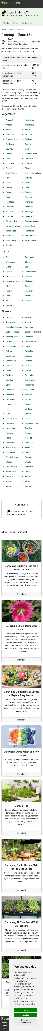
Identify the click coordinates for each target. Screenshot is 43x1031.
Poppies (28, 438)
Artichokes (29, 120)
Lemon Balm (30, 276)
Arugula (9, 125)
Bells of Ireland (12, 332)
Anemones (10, 322)
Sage (8, 296)
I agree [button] (26, 1010)
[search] (21, 6)
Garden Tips (27, 23)
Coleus (9, 351)
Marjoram (29, 281)
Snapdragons (30, 457)
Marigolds (10, 423)
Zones (15, 6)
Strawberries (11, 221)
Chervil (9, 154)
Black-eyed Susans (33, 332)
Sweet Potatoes (13, 226)
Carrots (28, 144)
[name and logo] (10, 2)
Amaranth (10, 120)
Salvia (27, 452)
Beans (8, 130)
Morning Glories (31, 423)
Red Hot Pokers (12, 447)
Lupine (28, 418)
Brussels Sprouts (13, 139)
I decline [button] (25, 1015)
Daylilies (9, 375)
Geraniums (10, 390)
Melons (9, 187)
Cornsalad (29, 158)
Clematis (28, 346)
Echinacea (10, 385)
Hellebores (29, 390)
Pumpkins (29, 202)
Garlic (8, 168)
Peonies (9, 433)
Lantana (28, 409)
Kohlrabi (28, 178)
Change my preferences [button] (26, 1021)
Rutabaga (29, 211)
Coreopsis (29, 356)
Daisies (28, 370)
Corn (8, 158)
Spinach (28, 216)
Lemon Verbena (12, 281)
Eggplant (29, 163)
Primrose (29, 443)
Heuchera (10, 394)
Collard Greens (31, 154)
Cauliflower (10, 149)
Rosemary (29, 291)
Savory (28, 296)
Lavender (10, 276)
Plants (8, 6)
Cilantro (9, 267)
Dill (26, 267)
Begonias (29, 327)
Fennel (9, 272)
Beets (27, 130)
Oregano (28, 286)
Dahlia (8, 370)
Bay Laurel (29, 257)
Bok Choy (10, 134)
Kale (8, 178)
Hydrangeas (11, 404)
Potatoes (10, 202)
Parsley (9, 291)
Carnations (10, 341)
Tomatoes (29, 231)
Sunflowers (29, 467)
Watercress (30, 236)
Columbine (29, 351)
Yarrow (9, 486)
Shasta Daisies (12, 457)
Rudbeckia (10, 452)
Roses (27, 447)
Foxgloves (29, 385)
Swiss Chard (30, 226)
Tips (3, 1028)
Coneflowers (11, 356)
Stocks (28, 462)
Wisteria (28, 481)
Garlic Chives (30, 272)
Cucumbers (10, 163)
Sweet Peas (11, 471)
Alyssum (9, 317)
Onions (9, 192)
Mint (8, 286)
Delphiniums (30, 375)
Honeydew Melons (33, 173)
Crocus (9, 365)
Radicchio (10, 207)
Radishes (29, 207)
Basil (8, 257)
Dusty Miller (30, 380)
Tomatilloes (11, 231)
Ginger (27, 168)
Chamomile (10, 262)
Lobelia (28, 414)
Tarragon (28, 300)
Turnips (9, 236)
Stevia (8, 300)
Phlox (8, 438)
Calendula (29, 337)
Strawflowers (11, 467)
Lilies (8, 414)
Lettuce (28, 183)
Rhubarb (9, 211)
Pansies (28, 428)
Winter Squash (31, 240)
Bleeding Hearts (12, 337)
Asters (28, 322)
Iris (7, 409)
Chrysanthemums (13, 346)
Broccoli (28, 134)
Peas (8, 197)
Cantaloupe (11, 144)
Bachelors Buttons (14, 327)
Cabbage (28, 139)
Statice (9, 462)
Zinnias (28, 486)
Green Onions (11, 173)
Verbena (9, 476)
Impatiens (29, 404)
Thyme (9, 305)
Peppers (28, 197)
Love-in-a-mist (12, 418)
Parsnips (28, 192)
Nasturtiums (11, 428)
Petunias (28, 433)
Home (3, 29)
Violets (9, 481)
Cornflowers (11, 361)
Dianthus (9, 380)
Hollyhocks (10, 399)
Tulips (27, 471)
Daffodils (29, 365)
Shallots (9, 216)
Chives (28, 262)
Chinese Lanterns (32, 341)
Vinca (27, 476)
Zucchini (9, 245)
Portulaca (10, 443)
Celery (27, 149)
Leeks (8, 183)
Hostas (28, 399)
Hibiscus (28, 394)
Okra (27, 187)
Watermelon (11, 240)
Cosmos (28, 361)
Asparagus (29, 125)
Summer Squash (32, 221)
